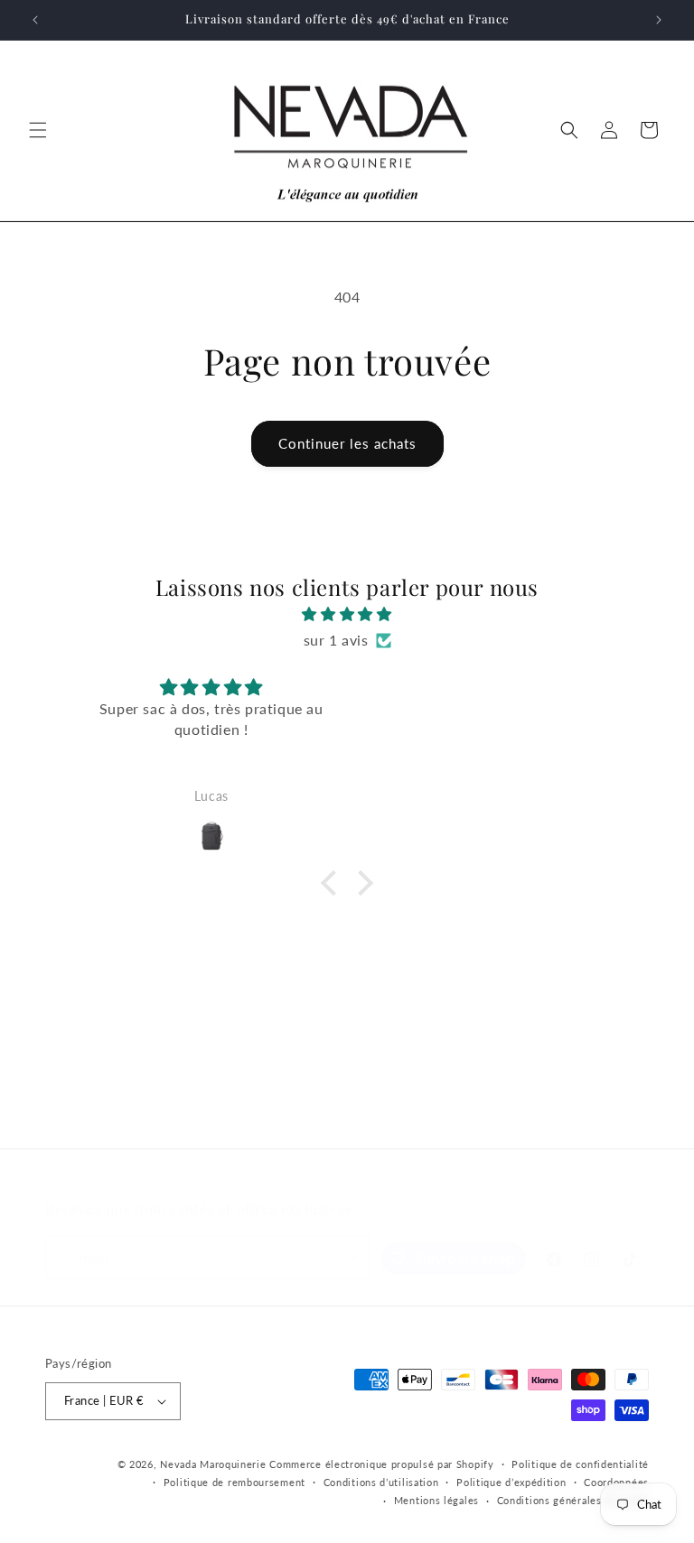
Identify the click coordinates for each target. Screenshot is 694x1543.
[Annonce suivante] (659, 20)
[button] (38, 130)
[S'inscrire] (350, 1257)
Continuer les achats (347, 443)
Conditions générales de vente (573, 1500)
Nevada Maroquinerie (213, 1464)
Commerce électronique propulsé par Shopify (381, 1464)
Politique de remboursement (234, 1482)
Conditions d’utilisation (381, 1482)
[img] (346, 614)
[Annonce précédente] (35, 20)
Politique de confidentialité (580, 1464)
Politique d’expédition (511, 1482)
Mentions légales (436, 1500)
